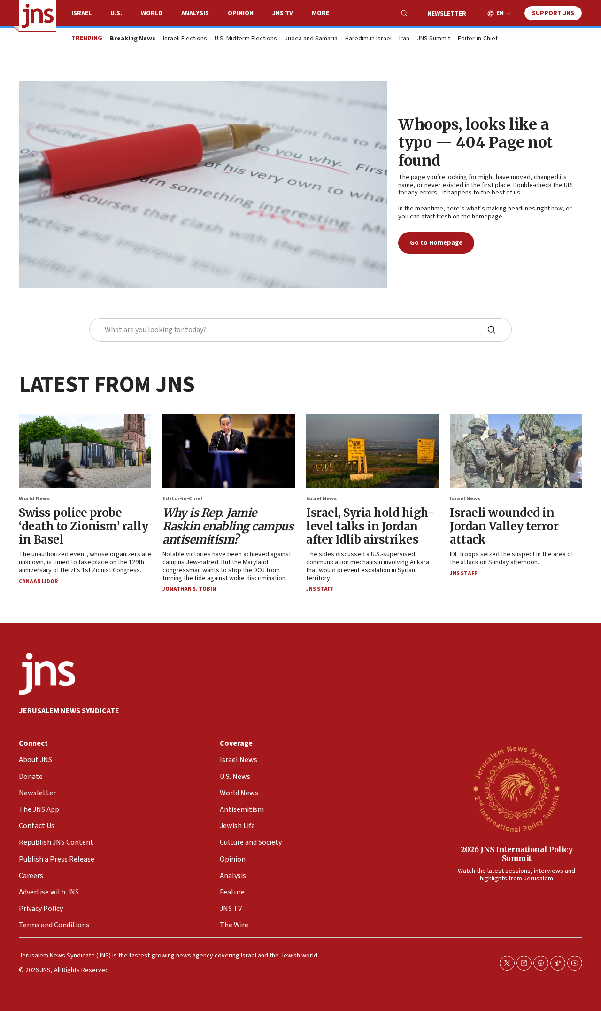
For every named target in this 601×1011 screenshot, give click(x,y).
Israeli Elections (185, 39)
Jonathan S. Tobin (189, 589)
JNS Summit (433, 39)
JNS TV (282, 13)
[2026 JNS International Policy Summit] (516, 788)
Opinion (241, 13)
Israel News (321, 499)
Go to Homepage (436, 243)
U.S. (116, 13)
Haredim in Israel (368, 39)
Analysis (195, 13)
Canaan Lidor (38, 581)
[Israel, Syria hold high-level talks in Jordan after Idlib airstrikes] (372, 451)
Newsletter (446, 13)
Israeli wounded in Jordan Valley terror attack (504, 526)
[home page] (37, 16)
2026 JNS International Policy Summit (517, 854)
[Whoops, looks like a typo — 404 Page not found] (203, 184)
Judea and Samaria (311, 39)
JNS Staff (319, 589)
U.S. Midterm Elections (246, 39)
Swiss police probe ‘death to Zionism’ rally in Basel (83, 526)
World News (34, 499)
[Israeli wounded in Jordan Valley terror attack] (516, 451)
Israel (81, 13)
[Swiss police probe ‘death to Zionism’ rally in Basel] (85, 451)
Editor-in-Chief (478, 39)
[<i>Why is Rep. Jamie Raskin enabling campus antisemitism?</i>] (228, 451)
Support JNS (553, 13)
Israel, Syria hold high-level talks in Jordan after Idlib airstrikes (370, 526)
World (151, 13)
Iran (404, 39)
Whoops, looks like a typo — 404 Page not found (475, 142)
